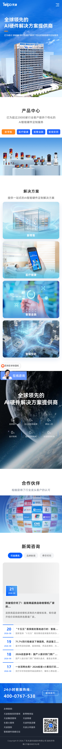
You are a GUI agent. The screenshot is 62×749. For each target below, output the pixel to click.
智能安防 (54, 132)
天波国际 (8, 727)
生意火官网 (9, 722)
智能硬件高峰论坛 (12, 731)
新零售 (8, 132)
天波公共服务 (29, 727)
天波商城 (27, 718)
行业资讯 (15, 555)
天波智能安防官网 (12, 713)
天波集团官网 (10, 718)
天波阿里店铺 (29, 722)
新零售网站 (28, 713)
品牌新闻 (31, 555)
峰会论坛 (46, 555)
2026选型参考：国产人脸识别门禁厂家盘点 (39, 654)
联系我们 (50, 693)
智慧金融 (39, 132)
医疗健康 (23, 132)
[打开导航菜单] (56, 5)
